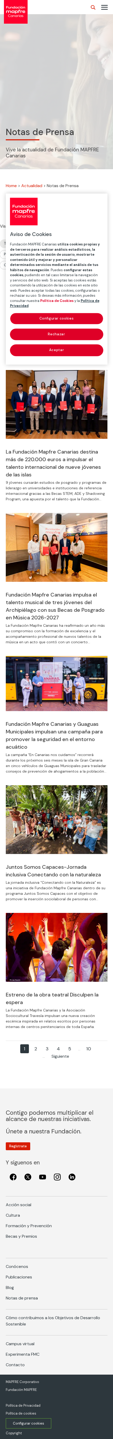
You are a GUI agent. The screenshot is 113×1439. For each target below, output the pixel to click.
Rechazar (56, 334)
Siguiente (60, 1056)
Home (11, 185)
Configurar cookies (28, 1423)
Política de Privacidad (23, 1405)
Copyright (14, 1433)
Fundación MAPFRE (21, 1389)
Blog (10, 1287)
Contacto (15, 1365)
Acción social (18, 1204)
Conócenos (17, 1266)
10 (88, 1049)
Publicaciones (19, 1277)
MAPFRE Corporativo (22, 1382)
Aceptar (56, 350)
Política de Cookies (57, 301)
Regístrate (18, 1146)
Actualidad (31, 185)
